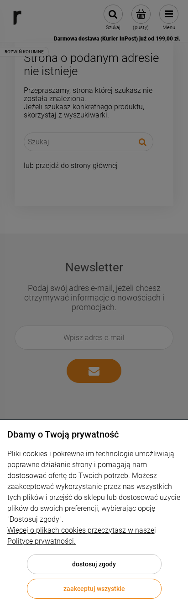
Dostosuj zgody (94, 564)
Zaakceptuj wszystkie (94, 588)
